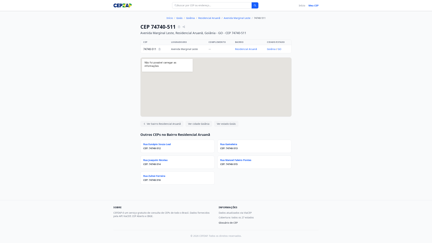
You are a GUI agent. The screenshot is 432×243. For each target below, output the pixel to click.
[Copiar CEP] (179, 26)
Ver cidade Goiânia (198, 123)
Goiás (179, 18)
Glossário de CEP (228, 222)
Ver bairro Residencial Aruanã (164, 123)
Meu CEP (313, 5)
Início (302, 5)
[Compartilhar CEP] (183, 26)
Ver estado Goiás (226, 123)
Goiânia (190, 18)
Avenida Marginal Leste (237, 18)
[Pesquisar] (255, 5)
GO (279, 49)
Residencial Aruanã (209, 18)
